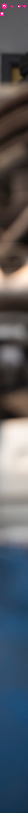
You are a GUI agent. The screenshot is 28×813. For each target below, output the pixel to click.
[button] (2, 14)
